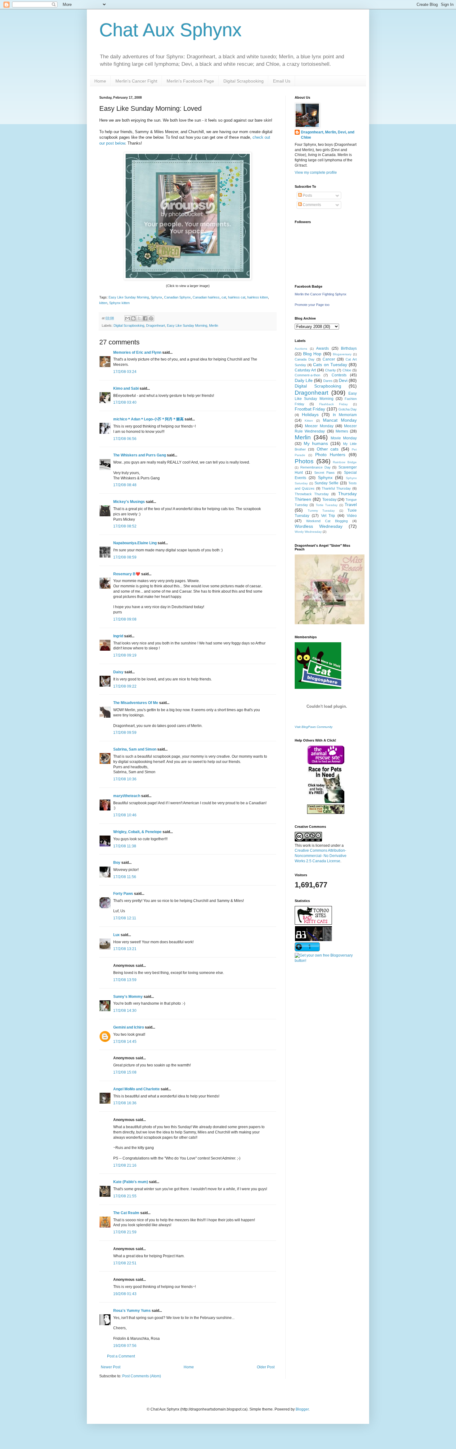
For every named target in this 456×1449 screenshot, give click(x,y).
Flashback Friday (333, 404)
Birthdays (349, 348)
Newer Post (110, 1367)
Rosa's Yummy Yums (132, 1310)
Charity (330, 370)
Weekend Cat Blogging (327, 521)
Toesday (329, 499)
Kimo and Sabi (126, 388)
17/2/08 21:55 (124, 1196)
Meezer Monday (319, 426)
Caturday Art (305, 370)
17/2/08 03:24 (124, 372)
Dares (328, 381)
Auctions (301, 348)
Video (352, 516)
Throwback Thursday (312, 494)
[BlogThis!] (133, 318)
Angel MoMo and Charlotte (136, 1089)
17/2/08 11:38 (124, 846)
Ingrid (118, 636)
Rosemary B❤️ (126, 574)
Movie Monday (344, 438)
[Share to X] (139, 318)
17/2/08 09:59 (124, 732)
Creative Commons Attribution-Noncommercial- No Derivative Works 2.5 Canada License (320, 855)
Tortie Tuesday (327, 505)
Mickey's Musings (129, 502)
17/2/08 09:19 (124, 655)
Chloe (346, 370)
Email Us (281, 81)
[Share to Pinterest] (151, 318)
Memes (342, 431)
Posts (307, 195)
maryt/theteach (126, 796)
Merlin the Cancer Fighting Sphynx (320, 294)
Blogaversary (342, 354)
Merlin (213, 325)
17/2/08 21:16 (124, 1165)
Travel (351, 504)
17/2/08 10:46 (124, 815)
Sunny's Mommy (128, 996)
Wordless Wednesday (318, 526)
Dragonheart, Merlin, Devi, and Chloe (327, 135)
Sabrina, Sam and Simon (134, 749)
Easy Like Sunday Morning (129, 297)
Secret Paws (324, 472)
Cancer (329, 359)
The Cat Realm (126, 1213)
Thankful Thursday (336, 488)
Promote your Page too (312, 305)
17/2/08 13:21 (124, 949)
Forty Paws (123, 893)
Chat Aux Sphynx (170, 30)
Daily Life (304, 380)
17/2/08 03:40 (124, 402)
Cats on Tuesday (330, 364)
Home (100, 81)
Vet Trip (328, 516)
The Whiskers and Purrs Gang (139, 455)
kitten (103, 303)
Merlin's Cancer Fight (136, 81)
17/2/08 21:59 (124, 1232)
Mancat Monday (340, 420)
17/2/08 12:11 (124, 918)
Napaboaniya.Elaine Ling (135, 543)
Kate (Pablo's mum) (130, 1182)
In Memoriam (345, 415)
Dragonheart (155, 325)
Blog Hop (312, 353)
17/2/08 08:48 (124, 485)
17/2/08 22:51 (124, 1263)
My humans (316, 443)
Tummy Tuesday (321, 510)
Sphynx (156, 297)
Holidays (310, 414)
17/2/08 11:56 (124, 877)
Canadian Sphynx (177, 297)
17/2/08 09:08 (124, 619)
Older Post (266, 1367)
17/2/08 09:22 (124, 686)
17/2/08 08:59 (124, 557)
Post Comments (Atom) (141, 1376)
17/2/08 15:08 (124, 1072)
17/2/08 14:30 (124, 1010)
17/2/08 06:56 (124, 439)
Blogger (302, 1409)
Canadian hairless (206, 297)
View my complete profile (316, 172)
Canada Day (305, 359)
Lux (116, 935)
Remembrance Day (315, 467)
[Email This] (127, 318)
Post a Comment (121, 1356)
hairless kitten (257, 297)
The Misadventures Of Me (135, 703)
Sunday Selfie (327, 483)
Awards (322, 348)
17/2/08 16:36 (124, 1103)
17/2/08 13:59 (124, 980)
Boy (116, 862)
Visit (314, 727)
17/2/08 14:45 (124, 1041)
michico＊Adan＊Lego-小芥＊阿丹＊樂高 (148, 419)
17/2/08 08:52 (124, 526)
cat (223, 297)
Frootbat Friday (310, 408)
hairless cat (236, 297)
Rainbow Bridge (345, 462)
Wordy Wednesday (308, 531)
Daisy (118, 672)
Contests (339, 375)
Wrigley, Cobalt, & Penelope (137, 832)
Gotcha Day (347, 409)
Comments (311, 205)
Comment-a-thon (307, 375)
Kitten (309, 420)
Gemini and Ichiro (128, 1027)
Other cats (327, 448)
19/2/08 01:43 (124, 1294)
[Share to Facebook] (145, 318)
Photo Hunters (330, 454)
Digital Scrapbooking (243, 81)
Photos (304, 461)
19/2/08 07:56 (124, 1346)
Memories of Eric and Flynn (137, 352)
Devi (343, 380)
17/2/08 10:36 (124, 779)
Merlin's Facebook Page (190, 81)
